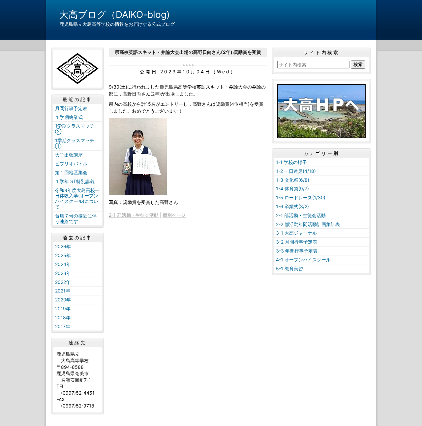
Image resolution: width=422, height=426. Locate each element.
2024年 (63, 264)
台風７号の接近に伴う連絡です (76, 218)
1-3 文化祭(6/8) (292, 180)
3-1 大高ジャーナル (296, 233)
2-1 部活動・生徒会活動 (134, 215)
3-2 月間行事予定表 (296, 242)
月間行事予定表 (71, 108)
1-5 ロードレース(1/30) (300, 197)
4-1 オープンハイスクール (303, 259)
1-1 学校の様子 (291, 162)
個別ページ (174, 215)
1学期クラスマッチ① (74, 143)
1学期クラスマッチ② (74, 128)
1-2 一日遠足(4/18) (296, 171)
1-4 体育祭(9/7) (292, 188)
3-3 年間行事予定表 (296, 250)
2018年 (63, 317)
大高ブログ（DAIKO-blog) (114, 14)
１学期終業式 (69, 117)
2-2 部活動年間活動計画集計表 (308, 224)
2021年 (62, 290)
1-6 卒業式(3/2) (292, 206)
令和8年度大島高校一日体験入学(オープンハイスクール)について (77, 198)
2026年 (63, 246)
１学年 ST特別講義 (75, 181)
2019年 (63, 308)
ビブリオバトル (71, 163)
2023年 (63, 273)
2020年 (63, 299)
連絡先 (77, 342)
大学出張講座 (69, 155)
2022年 (63, 282)
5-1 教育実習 (289, 268)
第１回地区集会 (71, 172)
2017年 (62, 326)
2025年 (63, 255)
